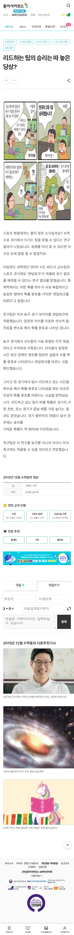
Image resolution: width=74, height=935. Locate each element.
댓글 (20, 585)
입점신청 (43, 867)
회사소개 (9, 863)
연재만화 (36, 26)
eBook (22, 26)
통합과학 (50, 26)
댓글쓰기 (54, 585)
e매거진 (9, 26)
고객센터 (32, 867)
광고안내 (65, 863)
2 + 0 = (8, 609)
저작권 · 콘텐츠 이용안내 (27, 863)
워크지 (63, 26)
